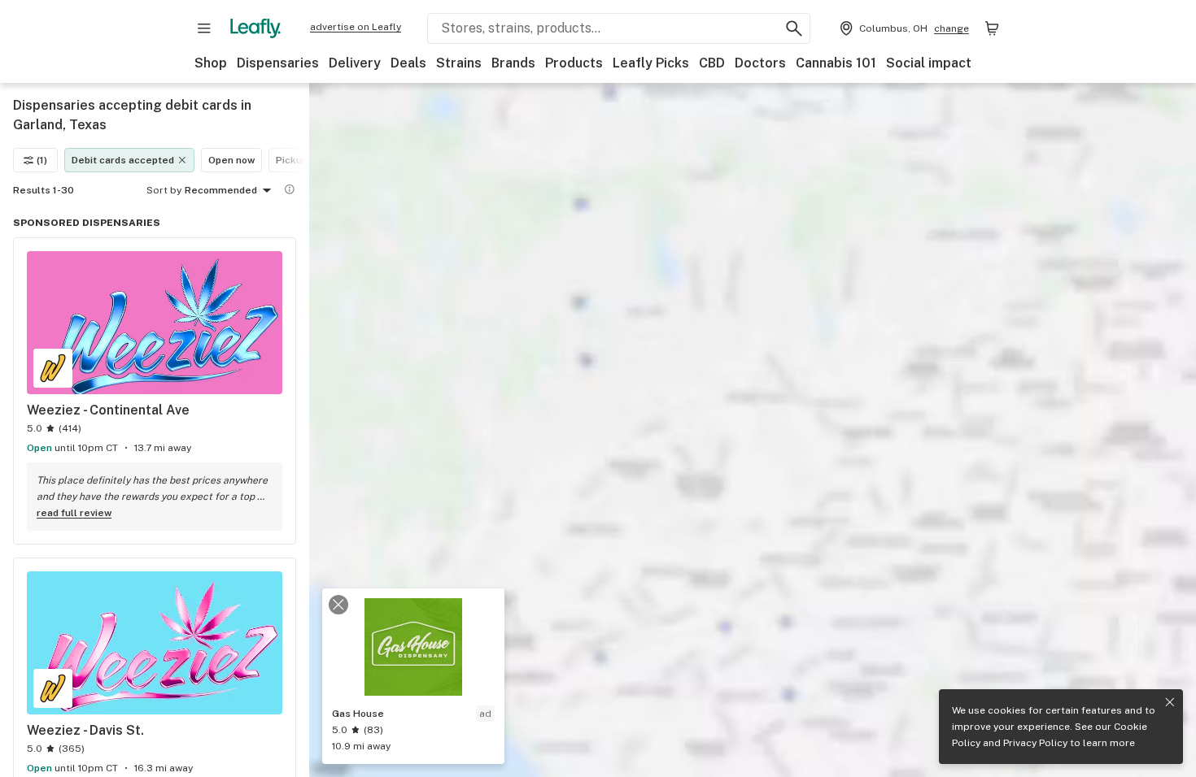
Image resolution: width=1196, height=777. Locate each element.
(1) (42, 160)
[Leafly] (255, 28)
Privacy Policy (1035, 743)
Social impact (928, 63)
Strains (459, 63)
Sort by (163, 190)
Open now (231, 160)
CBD (712, 63)
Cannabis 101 (836, 63)
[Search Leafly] (794, 28)
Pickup (292, 160)
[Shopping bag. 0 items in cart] (992, 28)
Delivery (355, 63)
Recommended (221, 190)
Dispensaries (278, 63)
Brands (513, 63)
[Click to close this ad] (338, 604)
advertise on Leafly (355, 27)
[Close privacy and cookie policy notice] (1169, 702)
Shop (210, 63)
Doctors (760, 63)
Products (574, 63)
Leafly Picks (651, 63)
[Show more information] (289, 189)
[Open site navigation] (204, 28)
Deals (408, 63)
